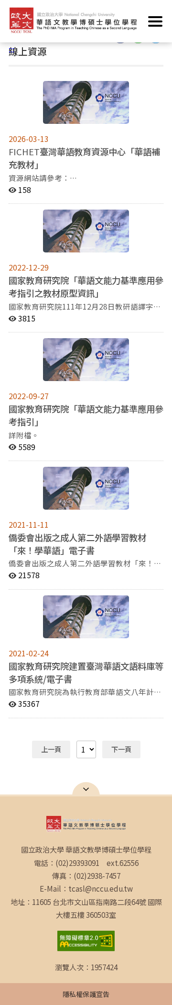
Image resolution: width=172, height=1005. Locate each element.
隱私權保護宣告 (86, 994)
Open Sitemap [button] (86, 789)
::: (11, 49)
